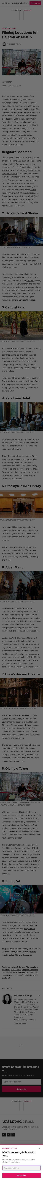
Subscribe (21, 1175)
